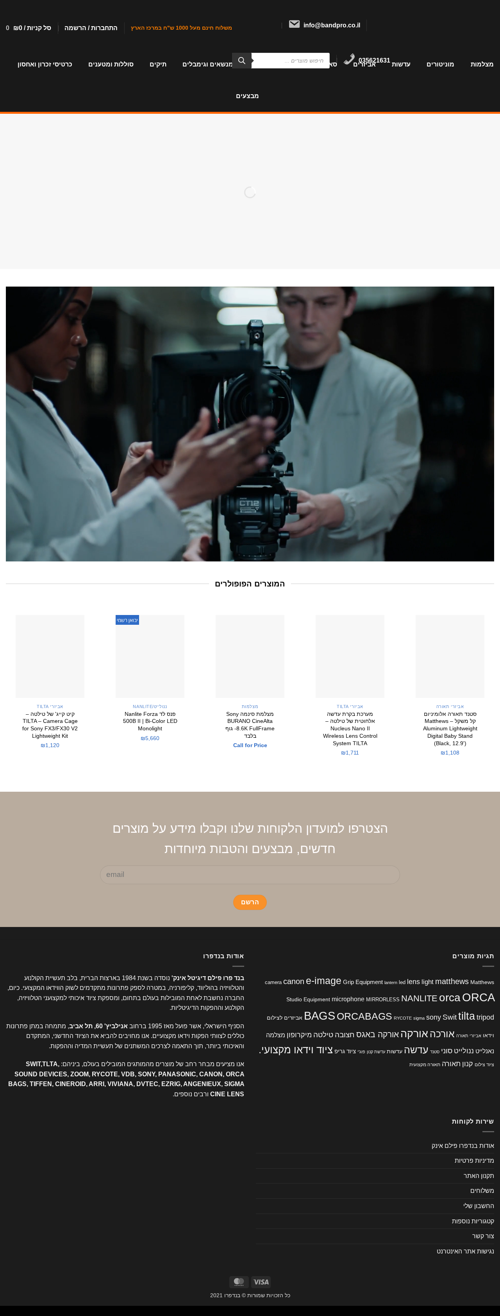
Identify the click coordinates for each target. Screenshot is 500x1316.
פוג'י (361, 1051)
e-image (323, 980)
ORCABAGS (364, 1016)
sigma (419, 1018)
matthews (452, 981)
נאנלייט (484, 1050)
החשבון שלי (478, 1206)
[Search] (242, 60)
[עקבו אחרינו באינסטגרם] (378, 25)
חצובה (345, 1035)
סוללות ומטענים (111, 64)
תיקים (158, 64)
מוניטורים (440, 64)
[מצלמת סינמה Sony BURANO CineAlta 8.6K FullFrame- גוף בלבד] (250, 656)
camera (273, 982)
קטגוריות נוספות (473, 1221)
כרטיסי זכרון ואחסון (45, 64)
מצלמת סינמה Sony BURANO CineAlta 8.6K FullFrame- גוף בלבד (250, 725)
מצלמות (482, 64)
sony (433, 1017)
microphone (348, 999)
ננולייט (464, 1051)
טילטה (323, 1035)
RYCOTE (403, 1018)
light (427, 982)
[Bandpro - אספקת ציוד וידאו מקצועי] (449, 24)
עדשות (401, 64)
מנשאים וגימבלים (207, 64)
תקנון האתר (479, 1176)
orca (450, 997)
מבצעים (247, 96)
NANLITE (419, 998)
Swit (450, 1017)
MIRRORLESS (383, 999)
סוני (446, 1051)
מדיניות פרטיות (474, 1160)
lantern (390, 982)
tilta (466, 1016)
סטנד (434, 1051)
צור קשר (483, 1236)
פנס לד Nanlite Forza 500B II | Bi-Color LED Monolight (150, 721)
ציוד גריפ (345, 1051)
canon (293, 981)
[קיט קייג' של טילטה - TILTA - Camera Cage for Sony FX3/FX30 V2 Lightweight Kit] (50, 656)
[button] (91, 28)
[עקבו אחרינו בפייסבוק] (389, 25)
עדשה (416, 1049)
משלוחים (482, 1190)
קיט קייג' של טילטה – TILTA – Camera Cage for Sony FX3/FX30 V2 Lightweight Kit (50, 725)
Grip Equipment (363, 982)
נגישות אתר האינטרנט (465, 1251)
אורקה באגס (377, 1034)
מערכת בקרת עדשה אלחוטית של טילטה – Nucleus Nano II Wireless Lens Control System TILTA (350, 728)
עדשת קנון (376, 1051)
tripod (485, 1017)
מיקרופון (299, 1035)
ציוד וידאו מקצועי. (296, 1049)
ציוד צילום (484, 1064)
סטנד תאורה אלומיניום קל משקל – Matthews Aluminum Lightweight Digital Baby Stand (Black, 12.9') (450, 728)
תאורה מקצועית (424, 1064)
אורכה (442, 1033)
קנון (467, 1064)
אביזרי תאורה (468, 1035)
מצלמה (275, 1035)
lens (413, 981)
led (402, 982)
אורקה (414, 1033)
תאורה (451, 1064)
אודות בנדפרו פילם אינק (463, 1145)
